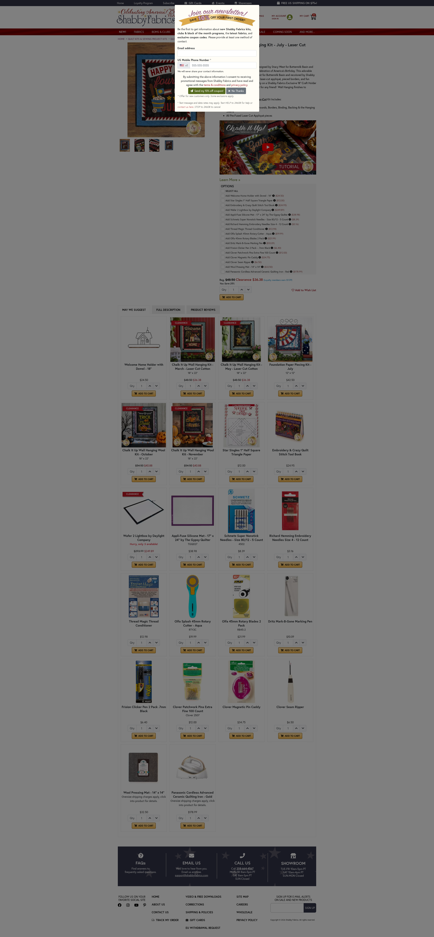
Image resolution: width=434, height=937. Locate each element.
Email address (186, 48)
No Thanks (237, 91)
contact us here (185, 106)
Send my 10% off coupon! (208, 91)
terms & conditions (215, 85)
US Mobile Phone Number (194, 60)
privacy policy (239, 85)
